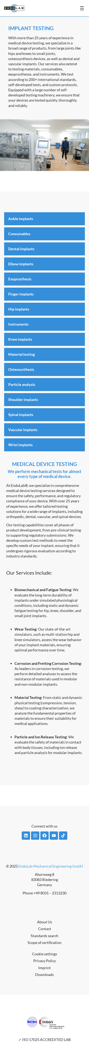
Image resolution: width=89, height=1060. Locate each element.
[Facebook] (44, 835)
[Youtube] (54, 835)
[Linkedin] (26, 835)
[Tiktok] (63, 835)
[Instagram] (35, 835)
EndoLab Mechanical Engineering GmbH (50, 866)
